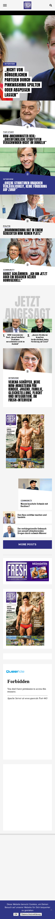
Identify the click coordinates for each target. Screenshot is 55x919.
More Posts (27, 544)
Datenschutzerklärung (31, 914)
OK (16, 914)
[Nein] (51, 909)
